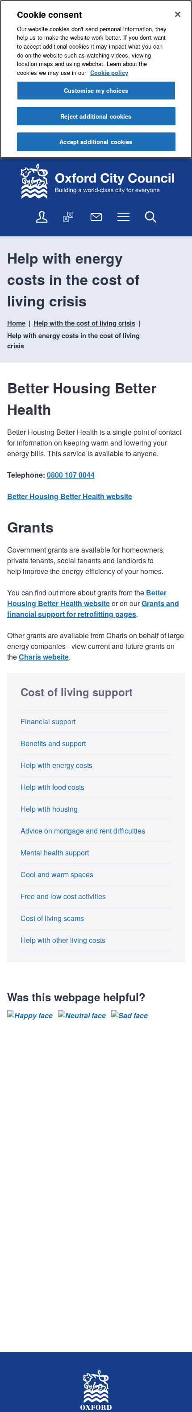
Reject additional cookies (95, 116)
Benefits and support (53, 743)
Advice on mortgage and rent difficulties (83, 831)
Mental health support (55, 852)
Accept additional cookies (95, 141)
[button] (30, 1015)
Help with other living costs (63, 940)
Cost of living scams (52, 918)
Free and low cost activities (63, 896)
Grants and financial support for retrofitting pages (93, 608)
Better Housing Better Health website (69, 496)
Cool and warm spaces (57, 874)
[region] (96, 79)
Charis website (44, 657)
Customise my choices (96, 90)
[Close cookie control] (178, 14)
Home (16, 323)
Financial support (48, 721)
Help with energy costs (56, 765)
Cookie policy (109, 72)
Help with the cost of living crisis (84, 323)
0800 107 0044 (71, 475)
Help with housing (49, 809)
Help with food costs (52, 787)
